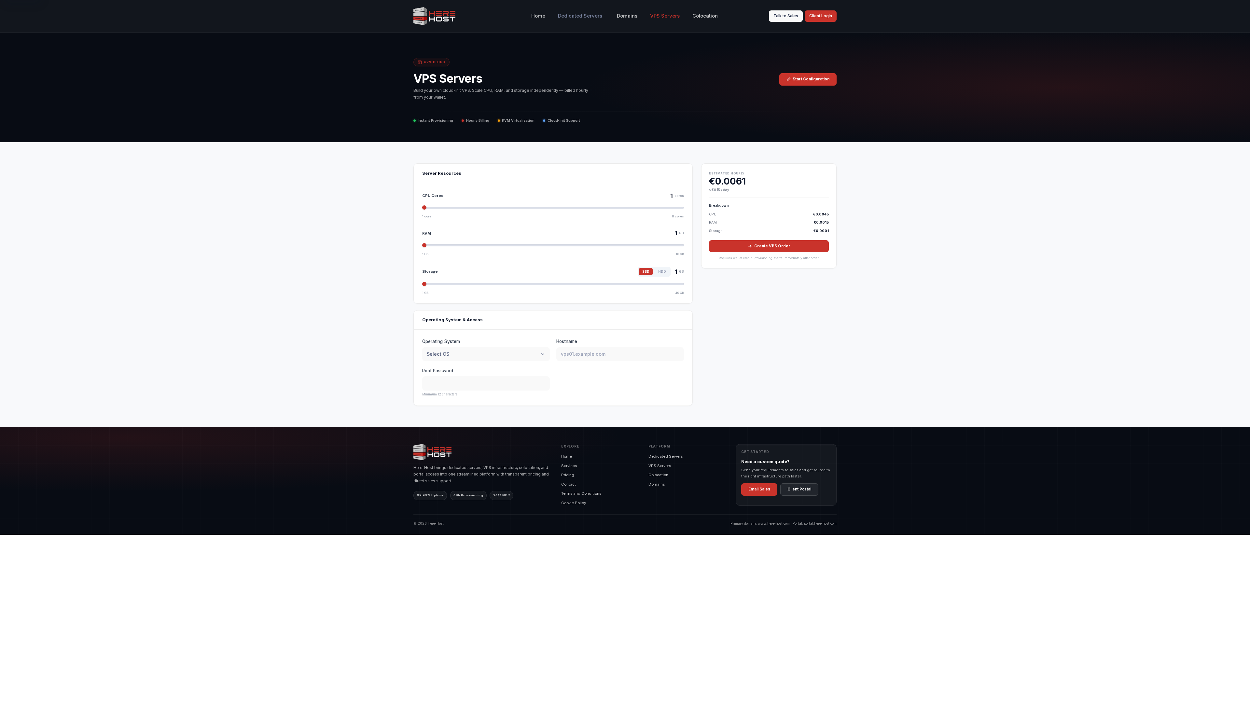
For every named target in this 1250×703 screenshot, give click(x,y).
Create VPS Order (772, 246)
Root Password (437, 370)
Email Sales (759, 489)
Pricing (567, 475)
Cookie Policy (573, 503)
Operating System (441, 341)
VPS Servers (665, 16)
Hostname (566, 341)
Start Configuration (811, 79)
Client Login (820, 15)
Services (569, 465)
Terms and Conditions (581, 493)
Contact (568, 484)
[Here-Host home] (434, 16)
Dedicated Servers (665, 456)
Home (538, 16)
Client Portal (799, 489)
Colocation (705, 16)
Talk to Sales (785, 15)
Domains (627, 16)
